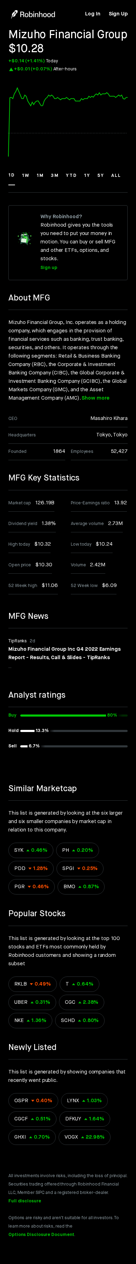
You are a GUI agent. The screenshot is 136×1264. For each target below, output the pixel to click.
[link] (92, 14)
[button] (11, 178)
